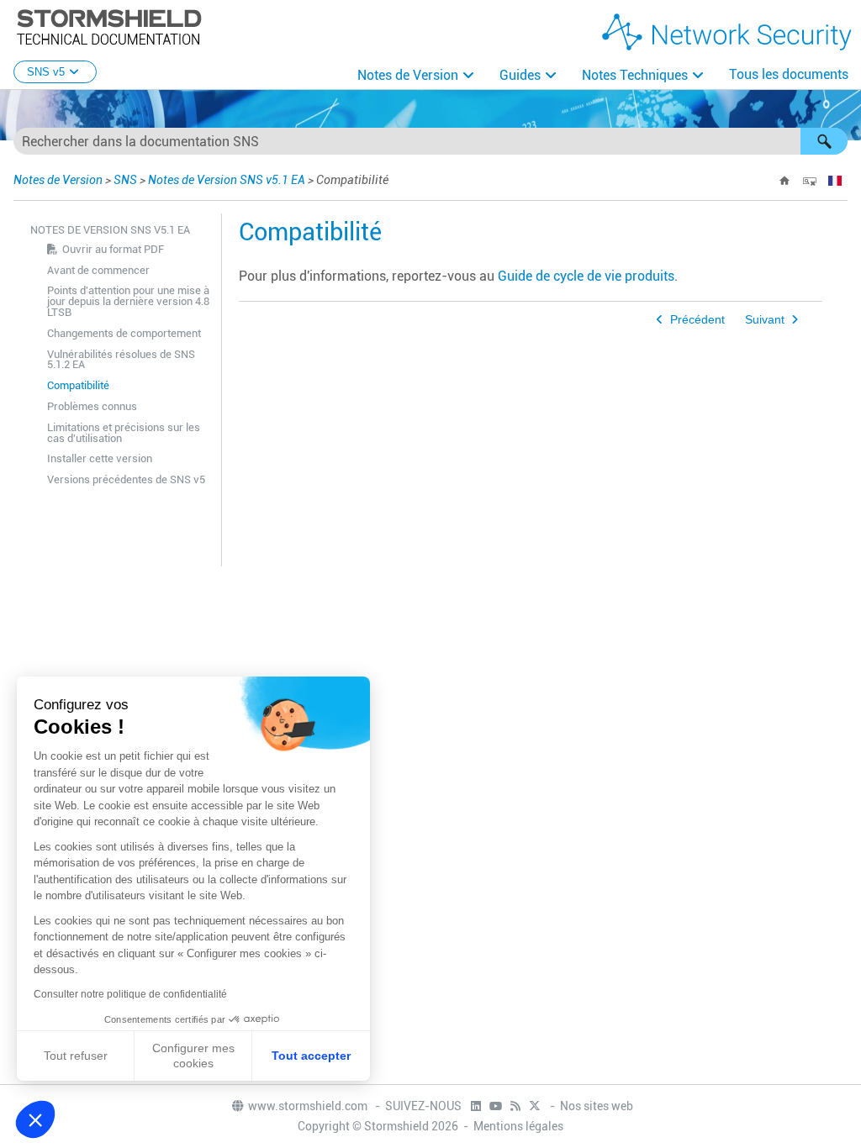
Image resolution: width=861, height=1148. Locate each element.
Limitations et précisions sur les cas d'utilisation (123, 433)
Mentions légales (518, 1126)
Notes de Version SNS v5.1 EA (226, 180)
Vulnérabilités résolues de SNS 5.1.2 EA (121, 359)
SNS (125, 180)
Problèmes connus (92, 406)
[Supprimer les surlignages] (809, 180)
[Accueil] (784, 180)
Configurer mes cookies (193, 1055)
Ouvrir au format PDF (113, 249)
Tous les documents (788, 74)
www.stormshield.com (309, 1106)
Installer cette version (99, 458)
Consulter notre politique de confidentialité (130, 994)
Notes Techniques (635, 75)
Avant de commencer (98, 270)
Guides (520, 75)
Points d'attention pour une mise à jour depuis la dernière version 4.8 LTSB (128, 301)
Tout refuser (76, 1055)
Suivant (764, 319)
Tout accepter (311, 1055)
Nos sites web (596, 1106)
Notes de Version (407, 75)
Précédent (697, 319)
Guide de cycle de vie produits (586, 276)
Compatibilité (78, 385)
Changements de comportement (124, 333)
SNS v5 (46, 72)
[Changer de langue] (835, 180)
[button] (824, 141)
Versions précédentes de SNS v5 (126, 479)
